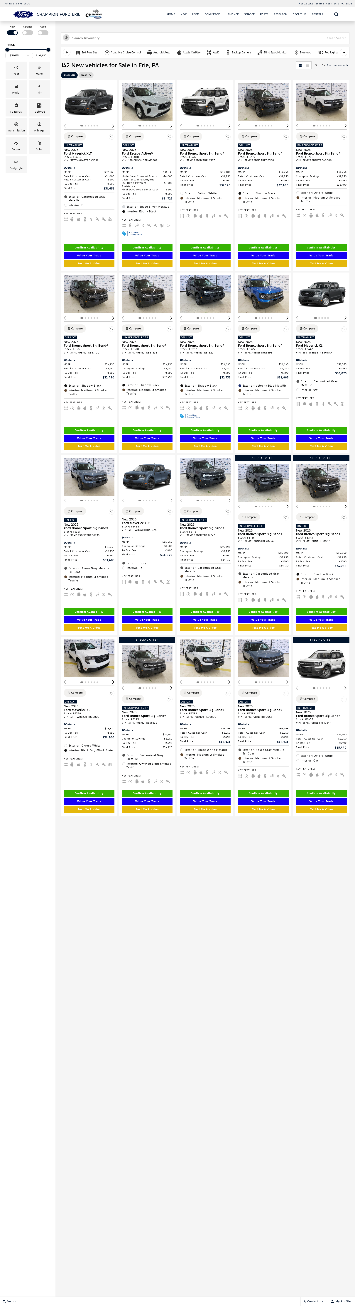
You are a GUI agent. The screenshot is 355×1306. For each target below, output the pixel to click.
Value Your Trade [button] (89, 255)
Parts (264, 14)
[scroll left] (66, 52)
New (183, 14)
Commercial (213, 14)
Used (195, 14)
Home (171, 14)
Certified (28, 26)
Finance (233, 14)
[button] (336, 14)
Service (249, 14)
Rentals (317, 14)
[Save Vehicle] (111, 137)
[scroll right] (343, 52)
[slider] (7, 50)
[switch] (12, 30)
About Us (299, 14)
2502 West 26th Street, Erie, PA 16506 (326, 3)
